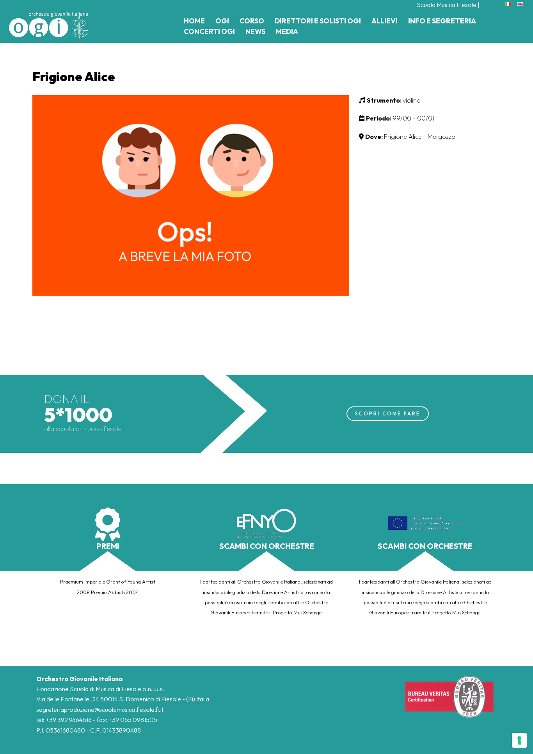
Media (287, 31)
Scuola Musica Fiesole (446, 5)
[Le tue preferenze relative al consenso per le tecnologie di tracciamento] (519, 740)
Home (194, 20)
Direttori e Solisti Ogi (318, 20)
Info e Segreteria (442, 20)
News (255, 31)
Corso (252, 20)
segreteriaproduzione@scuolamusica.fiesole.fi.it (99, 709)
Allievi (384, 20)
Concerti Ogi (209, 31)
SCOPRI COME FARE (387, 413)
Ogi (222, 20)
